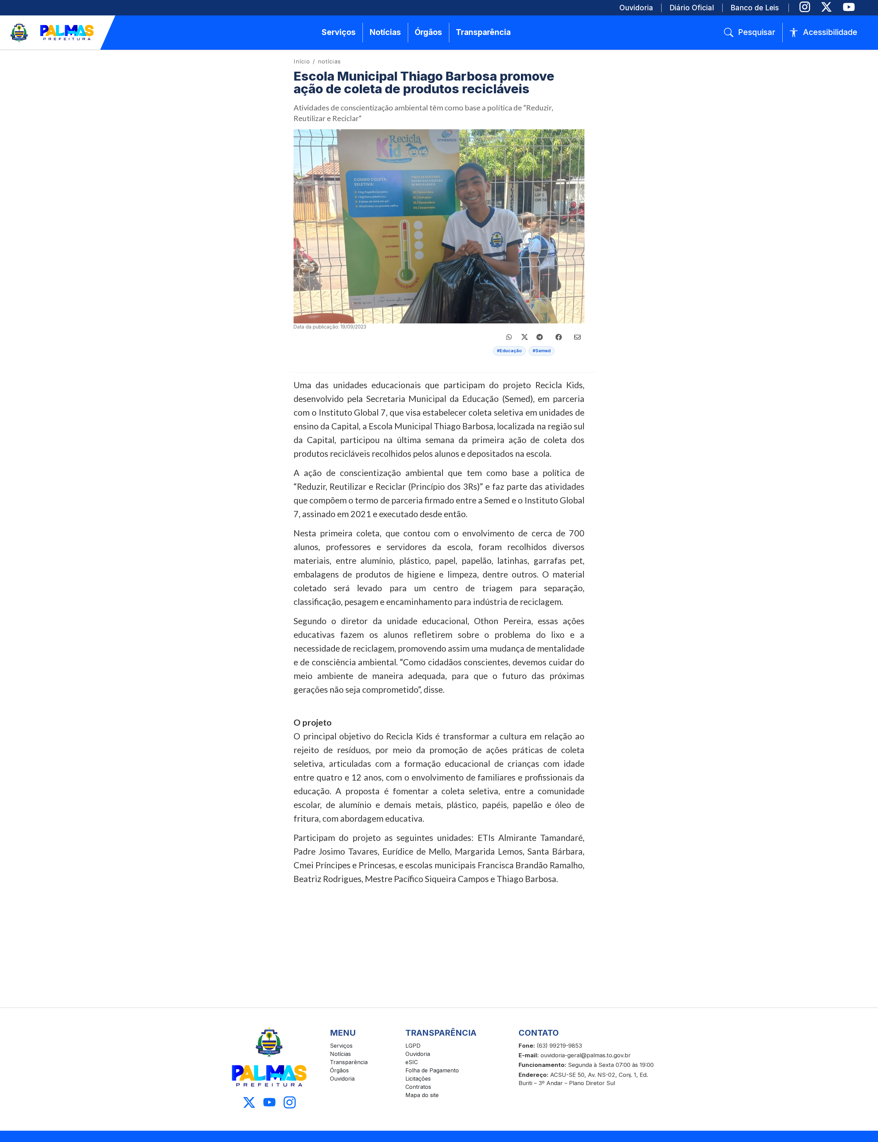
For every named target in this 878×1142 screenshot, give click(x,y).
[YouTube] (849, 7)
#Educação (509, 350)
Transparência (349, 1062)
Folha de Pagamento (432, 1070)
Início (302, 61)
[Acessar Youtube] (269, 1102)
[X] (826, 7)
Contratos (418, 1086)
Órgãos (339, 1070)
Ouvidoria (342, 1078)
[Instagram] (804, 7)
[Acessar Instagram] (289, 1102)
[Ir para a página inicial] (52, 32)
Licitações (418, 1078)
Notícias (340, 1053)
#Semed (541, 350)
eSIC (411, 1062)
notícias (329, 61)
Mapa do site (422, 1095)
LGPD (412, 1045)
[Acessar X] (249, 1102)
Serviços (341, 1045)
